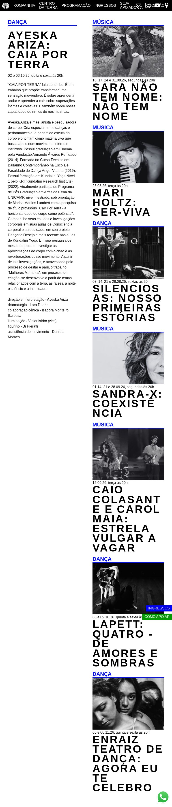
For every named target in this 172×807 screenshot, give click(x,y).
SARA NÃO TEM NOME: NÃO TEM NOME (127, 101)
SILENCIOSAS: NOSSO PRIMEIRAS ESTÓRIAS (127, 303)
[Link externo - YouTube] (157, 6)
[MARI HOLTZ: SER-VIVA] (128, 182)
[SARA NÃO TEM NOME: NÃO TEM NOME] (128, 76)
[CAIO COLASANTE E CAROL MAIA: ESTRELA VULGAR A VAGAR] (128, 479)
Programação (76, 5)
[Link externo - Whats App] (163, 797)
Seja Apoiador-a (131, 5)
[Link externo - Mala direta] (138, 6)
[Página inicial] (5, 6)
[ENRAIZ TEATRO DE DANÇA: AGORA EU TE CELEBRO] (128, 728)
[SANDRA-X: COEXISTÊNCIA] (128, 383)
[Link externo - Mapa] (166, 6)
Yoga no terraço (13, 17)
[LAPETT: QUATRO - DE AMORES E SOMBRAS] (128, 613)
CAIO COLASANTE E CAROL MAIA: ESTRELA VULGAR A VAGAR (126, 519)
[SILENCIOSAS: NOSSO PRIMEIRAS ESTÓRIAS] (128, 277)
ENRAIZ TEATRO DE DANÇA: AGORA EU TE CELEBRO (127, 763)
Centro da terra (48, 5)
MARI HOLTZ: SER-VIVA (121, 202)
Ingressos (105, 5)
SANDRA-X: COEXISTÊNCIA (127, 403)
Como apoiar (157, 617)
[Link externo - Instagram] (148, 6)
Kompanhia (24, 5)
